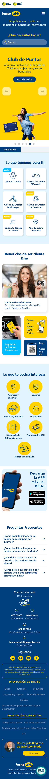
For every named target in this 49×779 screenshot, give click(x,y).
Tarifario (24, 700)
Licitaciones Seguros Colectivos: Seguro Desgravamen (21, 707)
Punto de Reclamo (36, 694)
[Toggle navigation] (43, 13)
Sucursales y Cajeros (13, 694)
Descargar (33, 753)
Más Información (24, 596)
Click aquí (36, 672)
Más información (24, 79)
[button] (6, 91)
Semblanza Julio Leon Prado (15, 728)
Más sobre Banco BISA (35, 722)
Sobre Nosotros (38, 728)
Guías (7, 688)
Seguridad (38, 688)
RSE (24, 733)
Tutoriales (21, 688)
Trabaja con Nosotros (12, 722)
